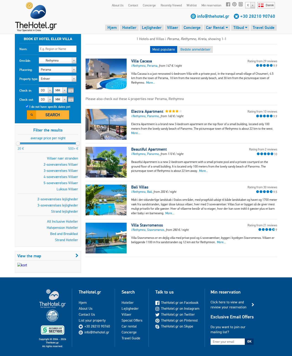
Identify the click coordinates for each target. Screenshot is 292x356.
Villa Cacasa (141, 61)
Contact (133, 5)
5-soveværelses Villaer (61, 183)
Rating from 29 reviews (262, 61)
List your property (92, 320)
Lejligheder (152, 27)
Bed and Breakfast (64, 234)
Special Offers (132, 320)
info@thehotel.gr (213, 16)
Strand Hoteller (66, 240)
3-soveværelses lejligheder (57, 205)
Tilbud (239, 27)
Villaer (172, 27)
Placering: (26, 70)
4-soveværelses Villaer (61, 177)
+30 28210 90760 (257, 16)
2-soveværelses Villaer (61, 164)
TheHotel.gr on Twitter (178, 314)
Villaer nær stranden (62, 158)
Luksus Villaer (67, 189)
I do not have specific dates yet (49, 107)
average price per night (48, 138)
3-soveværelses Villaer (61, 170)
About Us (117, 5)
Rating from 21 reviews (262, 225)
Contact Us (87, 314)
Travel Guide (263, 27)
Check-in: (25, 90)
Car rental (129, 326)
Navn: (23, 49)
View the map (29, 255)
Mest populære (163, 49)
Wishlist (192, 5)
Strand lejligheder (64, 211)
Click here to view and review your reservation (228, 304)
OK (249, 341)
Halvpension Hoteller (62, 227)
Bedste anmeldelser (195, 49)
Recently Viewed (171, 5)
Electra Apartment (147, 111)
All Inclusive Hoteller (62, 221)
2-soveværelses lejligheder (57, 199)
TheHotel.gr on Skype (177, 326)
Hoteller (129, 27)
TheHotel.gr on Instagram (180, 308)
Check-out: (26, 100)
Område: (25, 61)
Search (52, 114)
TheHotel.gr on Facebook (179, 302)
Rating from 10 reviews (262, 111)
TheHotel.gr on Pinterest (179, 320)
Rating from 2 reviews (263, 149)
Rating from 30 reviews (262, 187)
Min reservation (211, 5)
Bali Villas (139, 187)
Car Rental (216, 27)
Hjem (112, 27)
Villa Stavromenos (147, 225)
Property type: (28, 79)
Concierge (149, 5)
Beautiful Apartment (149, 149)
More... (150, 82)
